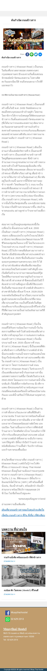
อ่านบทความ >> (9, 561)
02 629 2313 (17, 619)
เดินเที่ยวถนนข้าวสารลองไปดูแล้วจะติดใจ (23, 509)
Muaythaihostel (19, 612)
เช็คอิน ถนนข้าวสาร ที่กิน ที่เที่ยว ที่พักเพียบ (23, 515)
